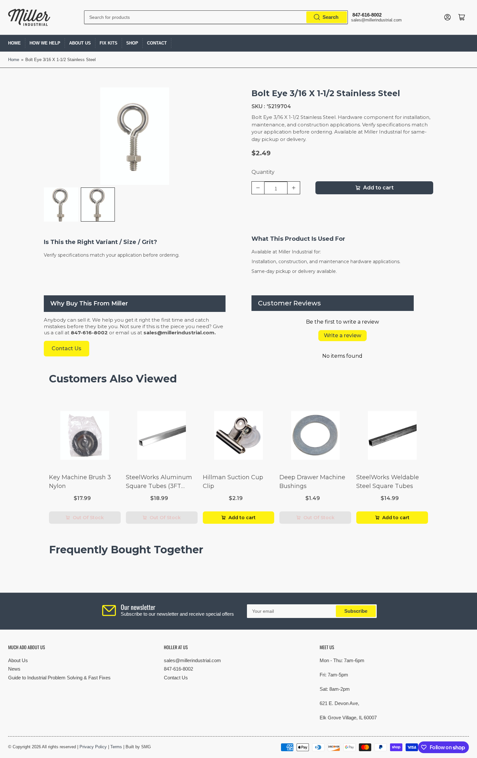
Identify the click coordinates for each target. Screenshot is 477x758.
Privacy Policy (93, 746)
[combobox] (216, 17)
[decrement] (258, 188)
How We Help (45, 43)
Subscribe (355, 611)
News (14, 669)
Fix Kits (108, 43)
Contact (157, 43)
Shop (132, 43)
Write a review (342, 335)
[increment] (293, 188)
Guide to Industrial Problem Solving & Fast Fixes (59, 677)
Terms (116, 746)
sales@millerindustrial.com (192, 660)
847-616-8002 (178, 669)
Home (14, 43)
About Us (80, 43)
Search (330, 17)
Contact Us (176, 677)
